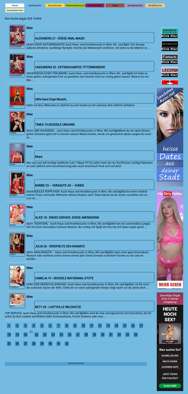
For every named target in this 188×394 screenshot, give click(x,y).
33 (127, 334)
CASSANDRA (16, 75)
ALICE (12, 225)
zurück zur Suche (76, 363)
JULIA (12, 254)
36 (17, 343)
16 (133, 325)
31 (111, 334)
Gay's (115, 5)
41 (58, 343)
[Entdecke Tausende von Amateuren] (170, 288)
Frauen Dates (95, 5)
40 (50, 343)
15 (124, 325)
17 (141, 325)
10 (83, 325)
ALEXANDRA (15, 46)
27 (78, 334)
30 (102, 334)
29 (94, 334)
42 (67, 343)
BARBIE (13, 195)
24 (53, 334)
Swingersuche (135, 5)
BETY (12, 306)
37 (25, 343)
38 (34, 343)
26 (69, 334)
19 (17, 334)
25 (61, 334)
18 (9, 334)
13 (108, 325)
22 (36, 334)
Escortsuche (54, 5)
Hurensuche (34, 5)
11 (91, 325)
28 (86, 334)
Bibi (12, 106)
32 (119, 334)
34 (136, 334)
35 (9, 343)
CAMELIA (14, 287)
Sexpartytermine (14, 10)
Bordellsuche (155, 5)
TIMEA (13, 133)
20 (25, 334)
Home (15, 5)
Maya (12, 164)
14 (116, 325)
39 (42, 343)
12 (100, 325)
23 (45, 334)
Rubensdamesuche (75, 5)
